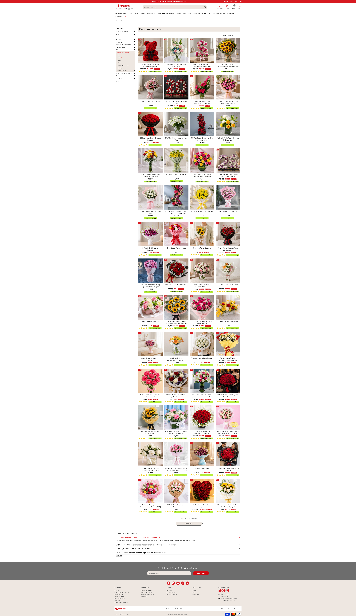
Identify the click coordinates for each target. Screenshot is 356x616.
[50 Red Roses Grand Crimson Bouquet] (150, 124)
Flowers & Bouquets (126, 21)
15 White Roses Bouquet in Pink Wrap (150, 212)
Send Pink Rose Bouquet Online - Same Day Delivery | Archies (176, 469)
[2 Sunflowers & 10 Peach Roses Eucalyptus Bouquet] (228, 491)
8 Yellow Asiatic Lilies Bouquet (202, 211)
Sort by (223, 35)
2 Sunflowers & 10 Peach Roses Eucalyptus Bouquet (228, 506)
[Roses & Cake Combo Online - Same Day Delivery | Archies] (228, 417)
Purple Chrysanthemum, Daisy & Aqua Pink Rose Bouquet (150, 286)
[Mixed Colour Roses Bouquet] (176, 234)
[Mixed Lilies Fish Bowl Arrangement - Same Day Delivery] (176, 344)
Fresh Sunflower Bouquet (202, 248)
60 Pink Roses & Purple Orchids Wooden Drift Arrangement (176, 212)
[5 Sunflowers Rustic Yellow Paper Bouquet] (150, 417)
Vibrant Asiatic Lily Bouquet (228, 285)
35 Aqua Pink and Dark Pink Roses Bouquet (202, 322)
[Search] (175, 7)
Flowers (120, 57)
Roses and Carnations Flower (228, 321)
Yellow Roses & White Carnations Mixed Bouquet (228, 359)
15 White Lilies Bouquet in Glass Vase (176, 139)
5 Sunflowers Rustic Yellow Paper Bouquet (150, 432)
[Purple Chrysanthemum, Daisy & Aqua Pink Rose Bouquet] (150, 270)
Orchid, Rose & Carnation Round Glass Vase (176, 65)
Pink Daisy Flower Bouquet (228, 211)
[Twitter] (182, 583)
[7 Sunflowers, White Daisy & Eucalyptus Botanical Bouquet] (176, 307)
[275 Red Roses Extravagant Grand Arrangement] (150, 50)
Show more (189, 524)
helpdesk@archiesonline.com (231, 609)
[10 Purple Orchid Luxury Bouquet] (150, 234)
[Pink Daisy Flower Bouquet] (228, 197)
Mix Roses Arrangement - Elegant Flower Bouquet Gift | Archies (150, 506)
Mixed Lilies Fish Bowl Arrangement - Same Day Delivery (176, 359)
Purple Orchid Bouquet (202, 468)
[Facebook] (168, 583)
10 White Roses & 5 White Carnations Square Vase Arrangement (150, 469)
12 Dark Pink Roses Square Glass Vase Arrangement (202, 102)
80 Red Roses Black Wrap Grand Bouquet (228, 469)
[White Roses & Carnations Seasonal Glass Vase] (202, 270)
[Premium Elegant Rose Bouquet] (202, 344)
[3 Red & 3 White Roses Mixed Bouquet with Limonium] (176, 381)
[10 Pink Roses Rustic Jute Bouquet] (176, 491)
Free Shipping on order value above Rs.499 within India (169, 1)
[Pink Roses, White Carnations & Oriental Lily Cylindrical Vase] (202, 381)
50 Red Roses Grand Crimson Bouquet (150, 139)
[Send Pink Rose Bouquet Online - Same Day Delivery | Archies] (176, 454)
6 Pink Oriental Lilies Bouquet (150, 101)
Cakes (119, 60)
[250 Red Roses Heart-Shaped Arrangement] (202, 491)
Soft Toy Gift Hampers (123, 65)
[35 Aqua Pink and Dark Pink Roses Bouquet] (202, 307)
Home (117, 21)
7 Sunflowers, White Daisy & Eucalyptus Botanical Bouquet (176, 322)
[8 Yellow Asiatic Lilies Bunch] (176, 160)
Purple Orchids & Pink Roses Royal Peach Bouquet (228, 102)
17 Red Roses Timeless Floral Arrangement (228, 249)
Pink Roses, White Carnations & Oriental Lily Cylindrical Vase (202, 396)
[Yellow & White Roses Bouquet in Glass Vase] (228, 124)
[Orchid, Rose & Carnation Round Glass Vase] (176, 50)
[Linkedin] (187, 583)
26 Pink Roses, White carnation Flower (176, 102)
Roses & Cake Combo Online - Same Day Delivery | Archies (228, 432)
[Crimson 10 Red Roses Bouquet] (176, 270)
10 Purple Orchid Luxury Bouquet (150, 249)
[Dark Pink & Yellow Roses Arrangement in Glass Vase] (202, 160)
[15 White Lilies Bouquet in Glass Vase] (176, 124)
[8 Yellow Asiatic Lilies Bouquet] (202, 197)
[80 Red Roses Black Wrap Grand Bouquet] (228, 454)
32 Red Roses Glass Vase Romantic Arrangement (202, 432)
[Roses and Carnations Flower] (228, 307)
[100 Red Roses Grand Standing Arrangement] (202, 124)
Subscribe (201, 573)
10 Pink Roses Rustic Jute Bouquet (176, 506)
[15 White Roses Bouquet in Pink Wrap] (150, 197)
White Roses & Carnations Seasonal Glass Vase (202, 286)
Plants (119, 63)
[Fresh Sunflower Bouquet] (202, 234)
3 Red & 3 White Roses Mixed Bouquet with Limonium (176, 396)
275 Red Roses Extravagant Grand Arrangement (150, 65)
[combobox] (173, 7)
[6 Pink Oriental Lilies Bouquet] (150, 87)
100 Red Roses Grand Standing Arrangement (202, 139)
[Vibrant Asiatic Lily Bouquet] (228, 270)
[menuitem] (125, 31)
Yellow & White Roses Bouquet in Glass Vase (228, 139)
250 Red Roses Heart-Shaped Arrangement (202, 506)
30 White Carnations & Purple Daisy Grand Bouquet (228, 176)
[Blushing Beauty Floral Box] (150, 307)
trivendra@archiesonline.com (229, 598)
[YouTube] (178, 583)
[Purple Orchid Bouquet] (202, 454)
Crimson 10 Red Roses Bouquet (176, 285)
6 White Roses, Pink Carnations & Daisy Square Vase (176, 432)
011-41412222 (225, 596)
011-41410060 (237, 1)
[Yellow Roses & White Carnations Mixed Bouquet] (228, 344)
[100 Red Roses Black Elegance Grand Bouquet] (228, 381)
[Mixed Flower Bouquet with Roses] (150, 344)
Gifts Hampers (121, 68)
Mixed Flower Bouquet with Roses (150, 359)
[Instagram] (173, 583)
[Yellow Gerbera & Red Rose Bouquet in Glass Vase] (150, 160)
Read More (119, 555)
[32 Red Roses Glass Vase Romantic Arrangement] (202, 417)
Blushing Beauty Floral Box (150, 321)
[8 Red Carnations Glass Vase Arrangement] (150, 381)
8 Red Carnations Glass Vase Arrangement (150, 396)
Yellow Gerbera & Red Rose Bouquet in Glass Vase (150, 176)
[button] (125, 34)
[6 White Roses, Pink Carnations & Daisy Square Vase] (176, 417)
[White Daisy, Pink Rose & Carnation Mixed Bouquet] (202, 50)
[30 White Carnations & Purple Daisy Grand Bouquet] (228, 160)
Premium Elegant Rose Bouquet (202, 358)
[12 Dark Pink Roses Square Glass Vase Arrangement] (202, 87)
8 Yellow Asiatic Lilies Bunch (176, 175)
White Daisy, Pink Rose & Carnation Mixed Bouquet (202, 65)
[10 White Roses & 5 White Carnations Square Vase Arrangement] (150, 454)
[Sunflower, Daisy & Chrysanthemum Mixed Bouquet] (228, 50)
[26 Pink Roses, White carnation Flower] (176, 87)
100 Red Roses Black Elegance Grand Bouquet (228, 396)
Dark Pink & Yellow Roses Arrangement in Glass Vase (202, 176)
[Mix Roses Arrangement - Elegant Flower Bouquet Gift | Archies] (150, 491)
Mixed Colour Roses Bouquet (176, 248)
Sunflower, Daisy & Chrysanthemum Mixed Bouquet (228, 65)
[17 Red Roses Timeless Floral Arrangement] (228, 234)
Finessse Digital (125, 614)
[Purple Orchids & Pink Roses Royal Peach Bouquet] (228, 87)
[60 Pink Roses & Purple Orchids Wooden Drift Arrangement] (176, 197)
